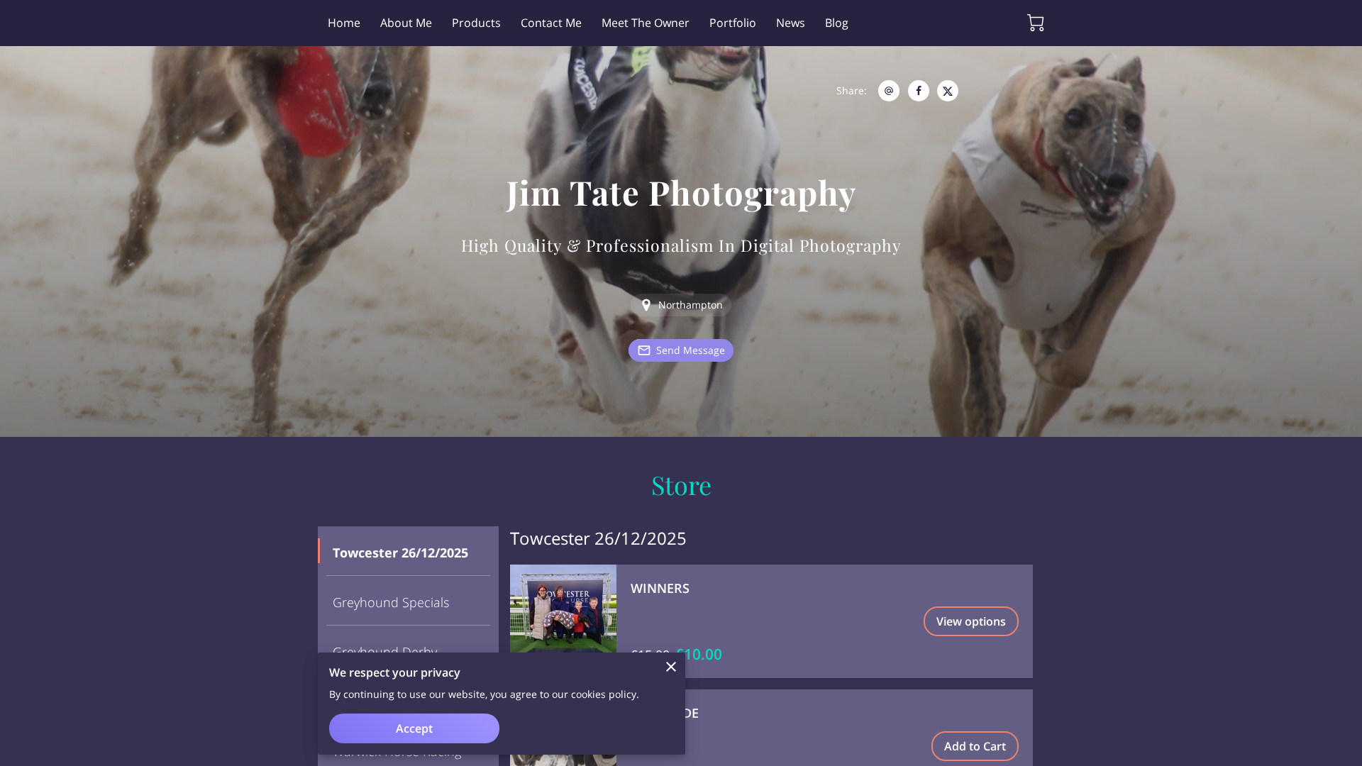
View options (971, 621)
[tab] (408, 551)
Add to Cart (975, 746)
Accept (414, 728)
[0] (1035, 22)
